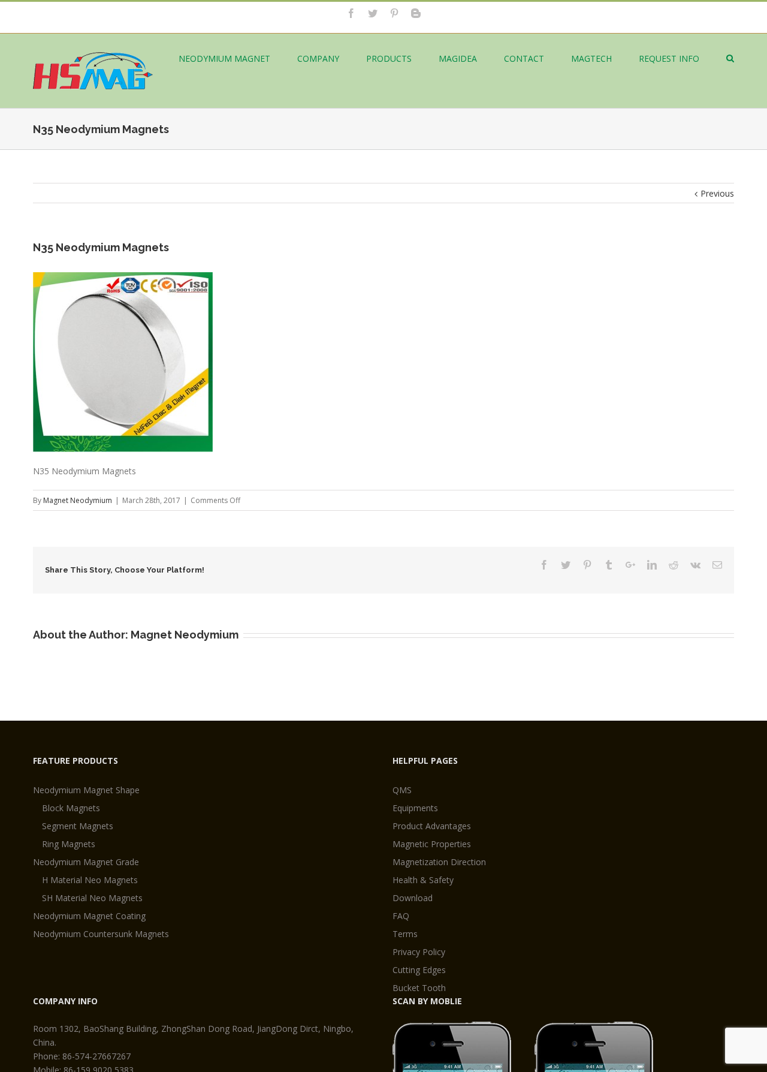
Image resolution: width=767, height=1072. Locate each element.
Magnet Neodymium (77, 500)
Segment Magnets (77, 826)
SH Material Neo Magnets (92, 898)
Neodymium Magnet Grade (86, 862)
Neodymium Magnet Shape (86, 790)
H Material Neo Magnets (90, 880)
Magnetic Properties (431, 844)
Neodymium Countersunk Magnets (101, 933)
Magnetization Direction (439, 862)
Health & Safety (423, 880)
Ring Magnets (68, 844)
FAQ (400, 916)
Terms (405, 933)
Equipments (415, 808)
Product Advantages (431, 826)
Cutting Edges (419, 969)
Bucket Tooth (419, 987)
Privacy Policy (418, 951)
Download (412, 898)
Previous (717, 193)
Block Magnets (71, 808)
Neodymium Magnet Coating (89, 916)
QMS (402, 790)
